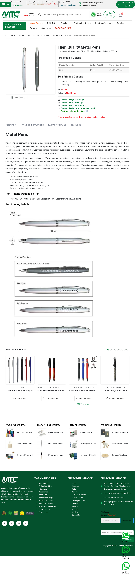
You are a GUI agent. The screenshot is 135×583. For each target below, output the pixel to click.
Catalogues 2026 (78, 501)
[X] (11, 523)
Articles (120, 23)
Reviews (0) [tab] (76, 125)
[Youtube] (18, 523)
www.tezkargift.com (68, 5)
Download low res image (72, 102)
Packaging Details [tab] (57, 125)
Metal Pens (71, 93)
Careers (75, 503)
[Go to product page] (20, 370)
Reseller (75, 506)
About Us (75, 486)
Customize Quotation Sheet (73, 111)
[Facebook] (4, 523)
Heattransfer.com (103, 23)
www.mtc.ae (18, 5)
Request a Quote (20, 398)
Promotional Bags (46, 498)
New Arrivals (43, 483)
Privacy (74, 492)
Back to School (16, 387)
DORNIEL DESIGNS (47, 387)
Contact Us (46, 28)
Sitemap (75, 509)
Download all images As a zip (74, 105)
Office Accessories (119, 387)
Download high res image (72, 100)
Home (74, 483)
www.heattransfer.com (51, 4)
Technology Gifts (45, 486)
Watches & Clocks (46, 501)
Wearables (43, 495)
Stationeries (43, 492)
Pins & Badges (44, 509)
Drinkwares (43, 489)
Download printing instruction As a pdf (78, 108)
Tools (32, 28)
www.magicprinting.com (36, 4)
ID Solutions (43, 512)
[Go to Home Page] (6, 35)
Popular (64, 23)
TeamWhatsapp (100, 14)
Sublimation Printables (47, 506)
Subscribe (127, 520)
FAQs (74, 489)
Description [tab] (11, 125)
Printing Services (81, 23)
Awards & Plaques (46, 503)
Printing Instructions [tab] (33, 125)
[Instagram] (25, 523)
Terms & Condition (79, 495)
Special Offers (77, 498)
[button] (6, 70)
